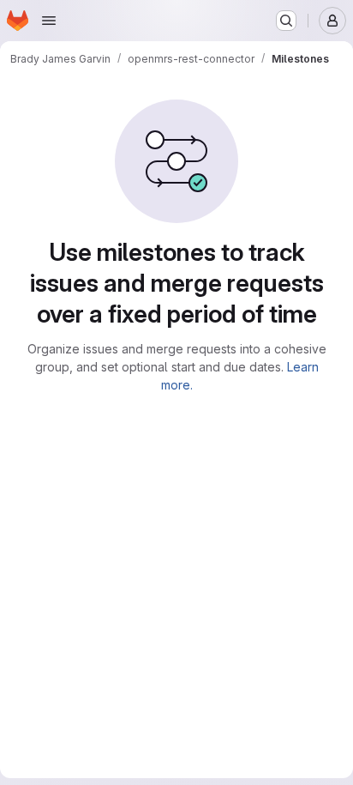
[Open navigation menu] (49, 20)
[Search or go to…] (286, 20)
